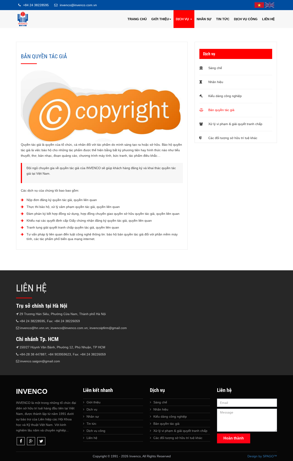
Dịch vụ (183, 19)
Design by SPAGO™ (262, 456)
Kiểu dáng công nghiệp (224, 96)
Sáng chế (214, 68)
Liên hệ (268, 19)
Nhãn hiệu (215, 82)
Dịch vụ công (246, 19)
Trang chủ (137, 19)
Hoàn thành (233, 438)
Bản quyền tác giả (220, 110)
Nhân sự (204, 19)
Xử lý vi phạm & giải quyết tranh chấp (234, 124)
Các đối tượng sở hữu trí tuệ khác (232, 138)
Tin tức (222, 19)
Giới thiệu (160, 19)
